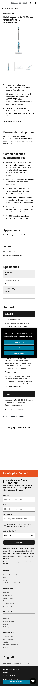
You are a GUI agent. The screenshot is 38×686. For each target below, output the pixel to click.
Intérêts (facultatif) (9, 531)
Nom (5, 505)
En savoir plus (7, 143)
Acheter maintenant (16, 682)
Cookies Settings (19, 342)
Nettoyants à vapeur (12, 8)
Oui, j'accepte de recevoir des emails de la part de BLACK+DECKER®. (19, 525)
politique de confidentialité (24, 551)
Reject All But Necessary (19, 347)
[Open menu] (3, 3)
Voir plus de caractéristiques (12, 121)
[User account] (35, 3)
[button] (4, 657)
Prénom (6, 495)
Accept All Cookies (19, 353)
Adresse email (7, 514)
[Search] (30, 3)
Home (3, 8)
